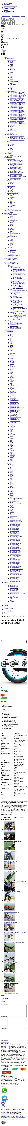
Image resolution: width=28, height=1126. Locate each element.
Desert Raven (13, 392)
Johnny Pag (12, 361)
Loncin (11, 370)
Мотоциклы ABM (14, 400)
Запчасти (9, 298)
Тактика (12, 146)
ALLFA (11, 80)
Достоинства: (4, 1016)
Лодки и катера (10, 144)
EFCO (11, 201)
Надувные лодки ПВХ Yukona (17, 103)
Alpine (11, 598)
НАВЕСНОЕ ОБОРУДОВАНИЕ (17, 294)
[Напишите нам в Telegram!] (14, 1098)
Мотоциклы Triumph (15, 421)
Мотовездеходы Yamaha (16, 521)
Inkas (11, 142)
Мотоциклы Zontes (14, 412)
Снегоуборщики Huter (15, 171)
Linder (11, 145)
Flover (11, 127)
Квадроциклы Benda (15, 577)
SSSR (11, 383)
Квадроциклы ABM (15, 554)
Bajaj (11, 351)
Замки (5, 901)
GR (10, 357)
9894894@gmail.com (16, 1078)
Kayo (11, 338)
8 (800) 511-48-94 (14, 38)
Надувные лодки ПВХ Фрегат (17, 102)
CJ (10, 437)
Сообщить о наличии (6, 1043)
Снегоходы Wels (14, 588)
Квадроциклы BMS (14, 556)
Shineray (12, 380)
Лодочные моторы (11, 60)
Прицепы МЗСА (11, 259)
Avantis (11, 336)
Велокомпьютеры (8, 972)
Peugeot (11, 486)
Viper (11, 494)
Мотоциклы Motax (14, 411)
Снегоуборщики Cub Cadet (16, 163)
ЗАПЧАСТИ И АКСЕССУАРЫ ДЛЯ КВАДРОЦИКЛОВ (18, 287)
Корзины (6, 922)
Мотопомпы (10, 237)
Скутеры (9, 463)
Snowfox (12, 601)
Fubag (11, 224)
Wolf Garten (12, 194)
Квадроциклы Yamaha (15, 520)
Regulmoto (12, 377)
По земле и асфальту (9, 8)
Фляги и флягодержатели (10, 881)
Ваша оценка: (4, 1004)
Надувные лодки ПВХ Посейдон (18, 117)
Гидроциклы (10, 153)
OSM (11, 603)
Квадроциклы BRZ (14, 565)
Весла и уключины (17, 278)
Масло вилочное (14, 326)
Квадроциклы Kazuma (15, 543)
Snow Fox (12, 596)
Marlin (11, 66)
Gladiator (12, 70)
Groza (11, 448)
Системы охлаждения (15, 328)
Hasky (11, 358)
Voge (11, 387)
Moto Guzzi (12, 366)
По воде (6, 1)
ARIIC (11, 506)
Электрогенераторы (12, 214)
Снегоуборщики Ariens (15, 179)
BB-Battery (12, 252)
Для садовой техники (15, 292)
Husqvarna (12, 208)
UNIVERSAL (13, 385)
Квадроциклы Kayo (15, 525)
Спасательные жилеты (18, 273)
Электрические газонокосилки (14, 210)
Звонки (5, 851)
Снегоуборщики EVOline (16, 161)
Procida (11, 442)
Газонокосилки (10, 199)
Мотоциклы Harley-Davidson (17, 407)
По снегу (6, 10)
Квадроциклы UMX (15, 581)
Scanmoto (12, 456)
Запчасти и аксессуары (9, 7)
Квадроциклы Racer (15, 570)
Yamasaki (12, 388)
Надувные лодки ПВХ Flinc (17, 107)
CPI (10, 497)
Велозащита (7, 912)
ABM (11, 479)
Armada (11, 429)
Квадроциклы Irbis (14, 528)
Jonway (11, 493)
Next (26, 641)
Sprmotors (12, 457)
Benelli (11, 346)
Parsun (11, 73)
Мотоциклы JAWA (14, 418)
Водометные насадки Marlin (17, 137)
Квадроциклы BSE (14, 544)
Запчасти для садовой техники (17, 316)
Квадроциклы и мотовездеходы (15, 518)
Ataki (11, 350)
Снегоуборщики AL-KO (16, 174)
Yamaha (11, 62)
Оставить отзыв (5, 1042)
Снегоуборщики (11, 159)
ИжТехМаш (13, 434)
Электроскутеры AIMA (16, 503)
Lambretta (12, 509)
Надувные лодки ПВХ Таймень (18, 99)
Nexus (11, 470)
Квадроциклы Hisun (15, 560)
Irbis (11, 339)
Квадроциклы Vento (15, 539)
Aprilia (11, 349)
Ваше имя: (3, 1003)
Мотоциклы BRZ (14, 402)
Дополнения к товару (6, 706)
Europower (12, 218)
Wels (11, 341)
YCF (11, 343)
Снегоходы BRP (14, 597)
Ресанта (12, 184)
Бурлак (11, 85)
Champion (12, 183)
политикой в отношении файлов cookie (11, 1115)
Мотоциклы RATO (14, 419)
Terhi (11, 152)
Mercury (12, 61)
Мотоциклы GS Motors (15, 417)
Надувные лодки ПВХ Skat (16, 110)
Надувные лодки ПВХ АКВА (17, 92)
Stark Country (13, 250)
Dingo (11, 594)
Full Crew (12, 355)
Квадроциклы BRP (14, 531)
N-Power (12, 251)
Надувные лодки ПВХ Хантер (17, 96)
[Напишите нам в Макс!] (14, 1105)
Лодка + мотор (10, 58)
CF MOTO (12, 445)
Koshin (11, 244)
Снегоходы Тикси (14, 592)
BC (10, 513)
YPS (11, 461)
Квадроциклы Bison (15, 527)
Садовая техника (8, 3)
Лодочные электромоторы (13, 125)
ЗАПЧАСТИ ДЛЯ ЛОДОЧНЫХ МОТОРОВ (19, 314)
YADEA (12, 512)
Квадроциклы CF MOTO (16, 536)
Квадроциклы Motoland (16, 548)
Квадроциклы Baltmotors (16, 574)
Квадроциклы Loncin (15, 562)
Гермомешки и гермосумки (19, 279)
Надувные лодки (11, 91)
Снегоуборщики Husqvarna (16, 164)
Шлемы (5, 830)
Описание (3, 705)
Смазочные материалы (15, 327)
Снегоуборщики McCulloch (16, 172)
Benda (11, 436)
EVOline (12, 222)
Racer (11, 334)
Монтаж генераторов (15, 233)
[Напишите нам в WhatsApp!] (14, 1091)
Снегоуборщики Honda (15, 165)
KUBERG (12, 426)
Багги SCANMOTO (15, 571)
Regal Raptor (13, 393)
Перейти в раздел (12, 830)
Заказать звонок (6, 16)
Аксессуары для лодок (18, 269)
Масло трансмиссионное (16, 323)
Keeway (12, 475)
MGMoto (12, 364)
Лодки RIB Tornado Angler (16, 100)
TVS (11, 459)
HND (11, 235)
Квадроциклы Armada (15, 537)
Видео (2, 708)
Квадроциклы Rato (14, 567)
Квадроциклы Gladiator (15, 566)
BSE (11, 373)
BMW (11, 354)
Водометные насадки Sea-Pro (17, 136)
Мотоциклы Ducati (14, 404)
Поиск (23, 16)
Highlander (12, 455)
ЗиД (11, 389)
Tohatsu (11, 64)
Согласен (3, 1121)
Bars (11, 600)
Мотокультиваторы (11, 186)
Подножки (6, 993)
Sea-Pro (11, 65)
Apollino (12, 427)
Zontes (11, 505)
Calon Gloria (13, 74)
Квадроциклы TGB (14, 573)
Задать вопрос (15, 16)
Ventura (11, 254)
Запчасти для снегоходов (19, 311)
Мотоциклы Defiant (14, 403)
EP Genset (12, 225)
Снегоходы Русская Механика (17, 593)
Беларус (12, 182)
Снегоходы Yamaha (14, 585)
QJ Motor (12, 431)
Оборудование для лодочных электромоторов (20, 276)
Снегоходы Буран (14, 589)
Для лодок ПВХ (17, 267)
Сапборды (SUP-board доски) (14, 156)
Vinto (11, 444)
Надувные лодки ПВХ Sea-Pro (17, 106)
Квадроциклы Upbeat (15, 552)
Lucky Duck (13, 451)
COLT (11, 441)
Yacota (11, 227)
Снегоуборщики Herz (15, 168)
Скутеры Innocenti (14, 501)
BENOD (12, 508)
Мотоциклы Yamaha (18, 307)
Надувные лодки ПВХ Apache (17, 104)
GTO (11, 449)
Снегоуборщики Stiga (15, 178)
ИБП (8, 248)
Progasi (11, 374)
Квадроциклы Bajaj (14, 563)
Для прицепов (13, 296)
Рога (5, 952)
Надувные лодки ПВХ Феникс (17, 119)
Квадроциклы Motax (15, 547)
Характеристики (5, 704)
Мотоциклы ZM (14, 415)
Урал (11, 396)
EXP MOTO (13, 422)
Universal (12, 491)
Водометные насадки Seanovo (17, 138)
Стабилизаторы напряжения (14, 255)
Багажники (6, 983)
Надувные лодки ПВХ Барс (17, 115)
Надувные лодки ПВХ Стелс (17, 98)
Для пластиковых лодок (19, 274)
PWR (11, 376)
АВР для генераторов (12, 236)
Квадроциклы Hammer (15, 575)
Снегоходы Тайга (14, 590)
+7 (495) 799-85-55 (5, 38)
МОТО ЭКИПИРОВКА (19, 284)
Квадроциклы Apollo (15, 540)
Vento (11, 347)
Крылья (5, 861)
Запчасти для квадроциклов (20, 308)
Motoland (12, 368)
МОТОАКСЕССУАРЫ (18, 282)
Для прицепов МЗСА (18, 297)
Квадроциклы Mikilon (15, 546)
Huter (11, 190)
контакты (3, 34)
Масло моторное (14, 322)
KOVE (11, 425)
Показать (3, 1123)
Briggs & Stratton (14, 220)
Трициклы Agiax (14, 414)
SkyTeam (12, 395)
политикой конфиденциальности (17, 1117)
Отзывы (3, 709)
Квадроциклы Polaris (15, 550)
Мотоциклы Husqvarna (15, 408)
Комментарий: (4, 1040)
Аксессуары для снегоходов (20, 290)
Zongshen (12, 221)
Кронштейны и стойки (9, 942)
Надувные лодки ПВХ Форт (17, 121)
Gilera (11, 476)
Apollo (11, 372)
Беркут (11, 148)
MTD (11, 195)
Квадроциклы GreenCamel (16, 569)
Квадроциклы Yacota (15, 524)
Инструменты (7, 891)
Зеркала (6, 962)
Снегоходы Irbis (14, 586)
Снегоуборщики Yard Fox (16, 160)
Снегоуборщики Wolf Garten (17, 170)
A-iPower (12, 232)
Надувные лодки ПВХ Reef (17, 122)
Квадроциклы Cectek (15, 532)
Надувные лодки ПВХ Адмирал (18, 95)
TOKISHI (12, 517)
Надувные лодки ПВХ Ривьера (17, 93)
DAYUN (12, 446)
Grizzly (11, 151)
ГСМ (8, 320)
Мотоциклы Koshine (15, 410)
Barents (11, 149)
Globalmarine (13, 89)
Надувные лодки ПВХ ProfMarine (18, 118)
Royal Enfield (13, 398)
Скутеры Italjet (13, 499)
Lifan (11, 231)
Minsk (11, 365)
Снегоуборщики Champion (16, 175)
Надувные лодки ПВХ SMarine (17, 112)
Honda (11, 77)
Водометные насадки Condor (17, 140)
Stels (11, 88)
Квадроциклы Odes (14, 579)
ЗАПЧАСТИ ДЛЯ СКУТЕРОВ (17, 302)
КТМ (11, 342)
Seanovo (12, 68)
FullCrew (12, 438)
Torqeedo (12, 132)
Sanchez (12, 453)
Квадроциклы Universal (16, 551)
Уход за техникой (14, 324)
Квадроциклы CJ (14, 578)
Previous (1, 641)
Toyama (11, 79)
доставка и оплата (3, 29)
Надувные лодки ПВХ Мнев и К (18, 111)
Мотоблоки (9, 180)
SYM (11, 490)
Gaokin (11, 430)
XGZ (11, 433)
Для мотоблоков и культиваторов (17, 318)
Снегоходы (9, 584)
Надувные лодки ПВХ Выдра (17, 114)
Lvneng (11, 502)
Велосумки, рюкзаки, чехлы (11, 932)
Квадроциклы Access (15, 541)
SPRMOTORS (13, 516)
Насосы (5, 871)
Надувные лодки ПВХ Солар (17, 108)
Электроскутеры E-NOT (16, 498)
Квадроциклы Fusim (15, 559)
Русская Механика (14, 533)
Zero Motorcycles (14, 399)
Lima (11, 482)
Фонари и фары (8, 841)
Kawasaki (12, 362)
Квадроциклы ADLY (15, 529)
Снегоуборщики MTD (15, 167)
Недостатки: (4, 1028)
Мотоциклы (10, 331)
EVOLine (12, 209)
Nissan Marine (13, 84)
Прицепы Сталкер (11, 260)
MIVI (11, 452)
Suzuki (11, 87)
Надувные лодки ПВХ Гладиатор (18, 123)
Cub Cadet (12, 202)
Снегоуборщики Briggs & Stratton (18, 176)
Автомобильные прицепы (10, 6)
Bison (11, 369)
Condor (11, 72)
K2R (11, 423)
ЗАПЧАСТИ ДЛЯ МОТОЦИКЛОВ (17, 305)
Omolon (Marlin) (14, 81)
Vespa (11, 472)
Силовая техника (8, 4)
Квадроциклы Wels (14, 535)
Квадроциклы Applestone (16, 555)
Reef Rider (12, 69)
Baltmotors (12, 353)
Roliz (11, 379)
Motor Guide (13, 130)
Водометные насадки (12, 134)
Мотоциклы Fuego (14, 406)
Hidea (11, 83)
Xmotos (11, 381)
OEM (11, 440)
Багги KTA (12, 558)
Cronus (11, 345)
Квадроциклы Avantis (15, 522)
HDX (11, 76)
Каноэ (8, 141)
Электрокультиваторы (12, 193)
